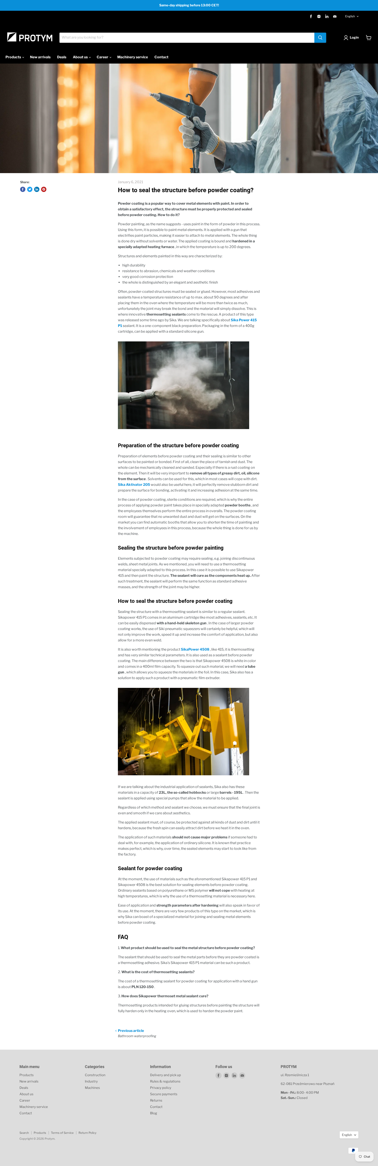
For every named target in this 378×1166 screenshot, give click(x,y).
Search (24, 1132)
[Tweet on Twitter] (29, 189)
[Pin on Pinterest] (43, 189)
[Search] (320, 38)
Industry (91, 1081)
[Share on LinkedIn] (36, 189)
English (350, 16)
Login (354, 37)
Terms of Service (62, 1132)
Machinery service (132, 57)
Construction (95, 1075)
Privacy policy (160, 1088)
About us (80, 57)
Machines (92, 1088)
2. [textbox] (156, 972)
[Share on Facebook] (22, 189)
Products (13, 57)
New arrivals (40, 57)
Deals (61, 57)
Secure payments (163, 1094)
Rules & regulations (165, 1081)
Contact (161, 57)
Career (103, 57)
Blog (153, 1113)
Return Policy (87, 1132)
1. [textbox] (186, 948)
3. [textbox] (163, 996)
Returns (156, 1100)
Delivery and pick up (165, 1075)
